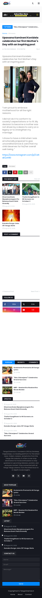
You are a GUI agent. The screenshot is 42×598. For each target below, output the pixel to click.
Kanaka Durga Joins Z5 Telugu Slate (10, 224)
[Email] (25, 172)
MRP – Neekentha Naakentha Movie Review (26, 389)
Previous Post (9, 291)
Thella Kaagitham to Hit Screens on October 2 (30, 199)
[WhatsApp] (20, 172)
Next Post (34, 291)
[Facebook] (4, 172)
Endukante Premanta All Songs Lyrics (26, 369)
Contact (28, 594)
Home (4, 33)
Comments (33, 362)
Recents (21, 362)
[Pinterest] (15, 172)
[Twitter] (10, 172)
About (20, 594)
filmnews (11, 33)
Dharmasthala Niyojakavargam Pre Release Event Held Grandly (10, 200)
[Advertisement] (21, 336)
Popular (8, 362)
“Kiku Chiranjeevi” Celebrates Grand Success (26, 27)
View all (37, 179)
